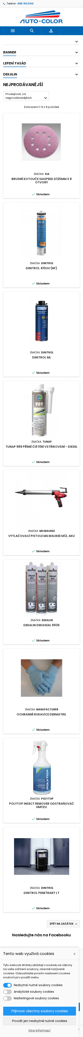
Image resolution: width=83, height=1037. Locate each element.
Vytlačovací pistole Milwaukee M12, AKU (41, 536)
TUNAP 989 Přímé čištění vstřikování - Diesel (41, 447)
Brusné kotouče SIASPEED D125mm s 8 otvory (41, 180)
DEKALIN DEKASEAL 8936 (41, 625)
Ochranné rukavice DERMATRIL (41, 714)
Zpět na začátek (64, 924)
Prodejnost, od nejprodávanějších (27, 96)
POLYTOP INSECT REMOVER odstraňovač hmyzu (41, 805)
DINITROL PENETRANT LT (41, 893)
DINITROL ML (41, 357)
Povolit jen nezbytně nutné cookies (39, 1021)
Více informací (39, 1030)
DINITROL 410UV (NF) (41, 268)
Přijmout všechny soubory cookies (39, 1011)
